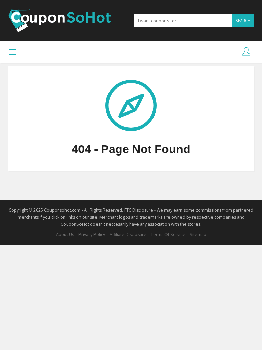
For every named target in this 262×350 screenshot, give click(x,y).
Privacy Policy (91, 235)
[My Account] (246, 51)
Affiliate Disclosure (128, 235)
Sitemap (198, 235)
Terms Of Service (168, 235)
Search (243, 20)
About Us (65, 235)
